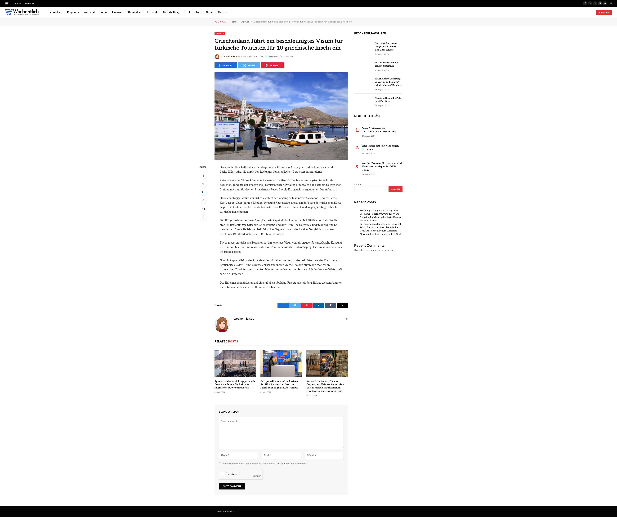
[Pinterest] (203, 200)
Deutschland (54, 12)
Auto (198, 12)
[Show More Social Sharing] (287, 65)
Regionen (73, 12)
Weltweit (89, 12)
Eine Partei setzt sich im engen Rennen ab (380, 147)
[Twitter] (203, 184)
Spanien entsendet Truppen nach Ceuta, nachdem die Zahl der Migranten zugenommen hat (235, 384)
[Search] (610, 3)
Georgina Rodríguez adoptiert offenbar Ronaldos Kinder (386, 46)
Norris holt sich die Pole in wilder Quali (388, 100)
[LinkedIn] (203, 192)
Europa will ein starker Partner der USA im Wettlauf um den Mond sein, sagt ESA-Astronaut (279, 384)
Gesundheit (135, 12)
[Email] (203, 208)
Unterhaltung (171, 12)
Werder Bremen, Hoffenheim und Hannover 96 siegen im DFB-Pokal (382, 166)
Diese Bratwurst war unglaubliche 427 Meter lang (379, 130)
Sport (209, 12)
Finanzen (117, 12)
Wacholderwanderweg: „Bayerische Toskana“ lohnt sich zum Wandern (388, 82)
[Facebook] (203, 176)
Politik (103, 12)
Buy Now (29, 3)
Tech (187, 12)
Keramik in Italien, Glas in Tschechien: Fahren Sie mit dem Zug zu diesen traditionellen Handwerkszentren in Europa (325, 386)
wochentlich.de (232, 56)
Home (18, 3)
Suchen (358, 184)
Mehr (221, 12)
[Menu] (6, 3)
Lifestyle (152, 12)
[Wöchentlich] (22, 12)
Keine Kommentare (270, 56)
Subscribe (604, 12)
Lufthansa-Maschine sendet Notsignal (386, 64)
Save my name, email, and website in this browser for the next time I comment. (265, 463)
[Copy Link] (203, 217)
